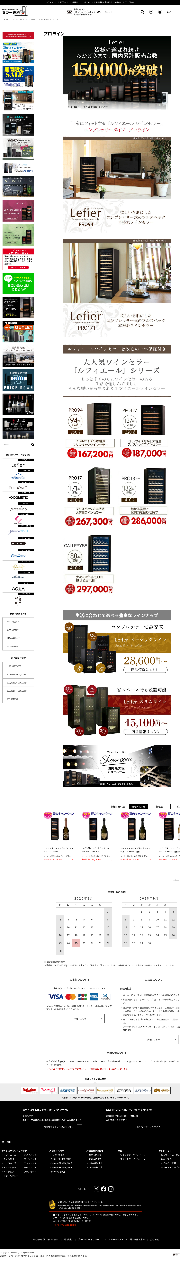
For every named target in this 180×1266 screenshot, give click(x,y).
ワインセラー (17, 19)
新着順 (159, 806)
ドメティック (10, 1167)
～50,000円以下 (14, 666)
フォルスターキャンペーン (132, 1158)
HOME (6, 19)
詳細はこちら (80, 1018)
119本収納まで (13, 638)
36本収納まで (13, 629)
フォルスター (10, 1158)
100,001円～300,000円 (17, 682)
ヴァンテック (30, 1158)
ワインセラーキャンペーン (132, 1154)
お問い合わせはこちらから (147, 1126)
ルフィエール (44, 19)
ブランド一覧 (30, 19)
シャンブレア (30, 1167)
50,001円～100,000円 (16, 674)
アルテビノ (9, 1171)
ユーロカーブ (10, 1163)
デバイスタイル (31, 1154)
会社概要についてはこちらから (59, 1126)
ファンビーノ (30, 1171)
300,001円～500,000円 (17, 690)
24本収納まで (13, 621)
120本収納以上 (13, 646)
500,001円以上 (13, 699)
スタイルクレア (11, 1175)
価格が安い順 (118, 806)
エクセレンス (30, 1163)
